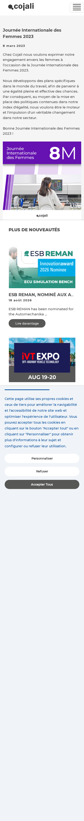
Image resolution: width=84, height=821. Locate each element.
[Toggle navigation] (77, 8)
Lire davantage (27, 323)
